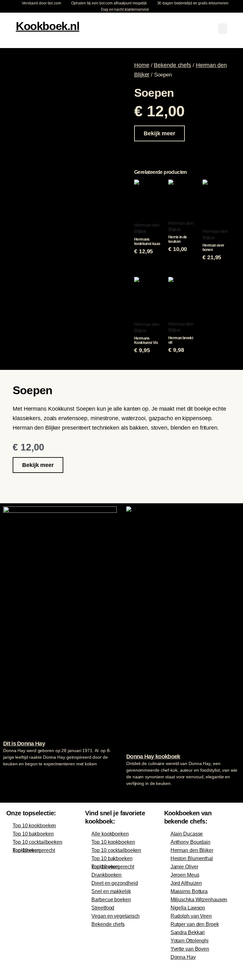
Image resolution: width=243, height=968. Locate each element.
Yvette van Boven (190, 949)
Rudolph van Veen (191, 916)
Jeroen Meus (185, 875)
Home (141, 65)
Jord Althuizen (186, 883)
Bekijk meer (159, 133)
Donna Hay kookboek (153, 756)
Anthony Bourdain (190, 842)
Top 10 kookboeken (34, 825)
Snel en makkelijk (111, 891)
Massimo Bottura (189, 891)
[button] (222, 28)
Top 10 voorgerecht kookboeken (34, 850)
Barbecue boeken (111, 899)
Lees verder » (15, 776)
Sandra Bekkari (188, 932)
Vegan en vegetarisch (115, 916)
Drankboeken (106, 875)
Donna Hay (183, 957)
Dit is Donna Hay (24, 743)
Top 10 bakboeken (33, 833)
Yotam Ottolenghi (190, 940)
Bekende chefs (172, 65)
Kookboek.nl (47, 26)
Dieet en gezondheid (114, 883)
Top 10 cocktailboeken (37, 842)
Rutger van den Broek (195, 924)
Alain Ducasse (187, 833)
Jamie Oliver (184, 866)
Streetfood (102, 907)
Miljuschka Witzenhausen (199, 899)
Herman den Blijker (192, 850)
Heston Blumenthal (192, 858)
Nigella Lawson (188, 907)
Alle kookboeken (110, 833)
